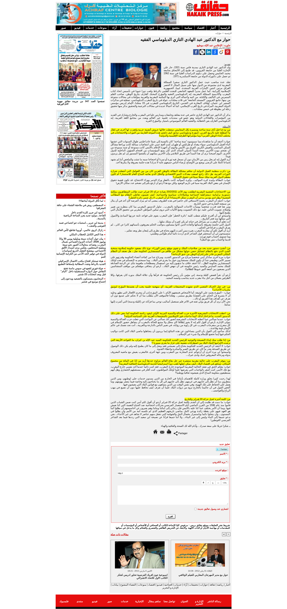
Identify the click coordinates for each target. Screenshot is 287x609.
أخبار (213, 27)
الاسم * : (224, 453)
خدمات (90, 27)
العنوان (184, 601)
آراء (114, 27)
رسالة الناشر (214, 601)
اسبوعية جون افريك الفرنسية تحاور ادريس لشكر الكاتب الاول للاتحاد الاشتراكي (142, 576)
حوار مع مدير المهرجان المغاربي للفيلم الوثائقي (203, 574)
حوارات (139, 27)
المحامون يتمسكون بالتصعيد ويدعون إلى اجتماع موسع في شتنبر (83, 280)
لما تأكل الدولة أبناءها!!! (91, 200)
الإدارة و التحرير (170, 587)
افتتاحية (168, 584)
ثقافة (212, 584)
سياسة (188, 27)
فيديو (77, 27)
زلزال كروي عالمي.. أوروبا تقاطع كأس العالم (80, 230)
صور (63, 27)
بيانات (115, 584)
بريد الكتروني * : (220, 462)
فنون (151, 27)
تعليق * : (224, 478)
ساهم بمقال (154, 601)
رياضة (163, 27)
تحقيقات (127, 27)
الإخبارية (139, 601)
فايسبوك (63, 601)
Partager (183, 433)
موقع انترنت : (221, 470)
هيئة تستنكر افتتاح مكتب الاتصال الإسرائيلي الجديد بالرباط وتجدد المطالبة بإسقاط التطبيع (82, 262)
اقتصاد (200, 27)
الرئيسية (225, 27)
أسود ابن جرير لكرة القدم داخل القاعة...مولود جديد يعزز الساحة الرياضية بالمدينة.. (84, 215)
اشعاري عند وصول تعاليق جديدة (213, 509)
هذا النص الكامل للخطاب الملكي (86, 234)
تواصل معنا (169, 601)
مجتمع (176, 27)
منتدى (80, 601)
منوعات (102, 27)
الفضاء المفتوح (128, 584)
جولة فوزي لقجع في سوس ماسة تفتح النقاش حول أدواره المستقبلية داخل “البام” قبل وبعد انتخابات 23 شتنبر (83, 271)
